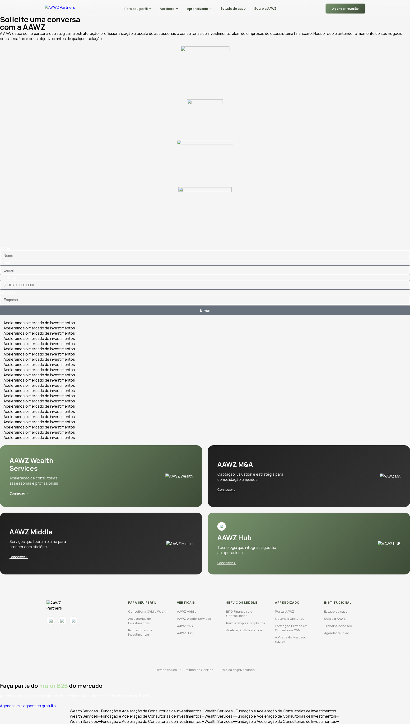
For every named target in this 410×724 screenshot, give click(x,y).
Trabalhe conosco (338, 626)
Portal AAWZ (284, 611)
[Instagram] (51, 620)
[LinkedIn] (73, 620)
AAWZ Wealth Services (194, 618)
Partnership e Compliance (245, 623)
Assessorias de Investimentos (139, 620)
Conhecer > (18, 493)
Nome (5, 248)
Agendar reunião (345, 8)
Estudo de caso (233, 8)
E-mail (5, 262)
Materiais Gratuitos (289, 618)
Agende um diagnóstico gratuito (28, 705)
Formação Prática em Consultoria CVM (291, 628)
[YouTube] (62, 620)
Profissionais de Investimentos (140, 632)
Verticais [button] (167, 8)
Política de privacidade (238, 670)
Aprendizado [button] (197, 8)
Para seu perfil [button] (136, 8)
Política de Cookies (199, 670)
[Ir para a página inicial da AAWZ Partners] (60, 8)
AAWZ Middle (186, 611)
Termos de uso (166, 670)
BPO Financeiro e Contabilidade (239, 613)
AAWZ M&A (185, 626)
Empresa (8, 292)
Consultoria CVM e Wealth (148, 611)
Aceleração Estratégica (244, 630)
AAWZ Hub (185, 633)
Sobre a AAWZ (265, 8)
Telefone (8, 277)
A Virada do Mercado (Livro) (290, 639)
